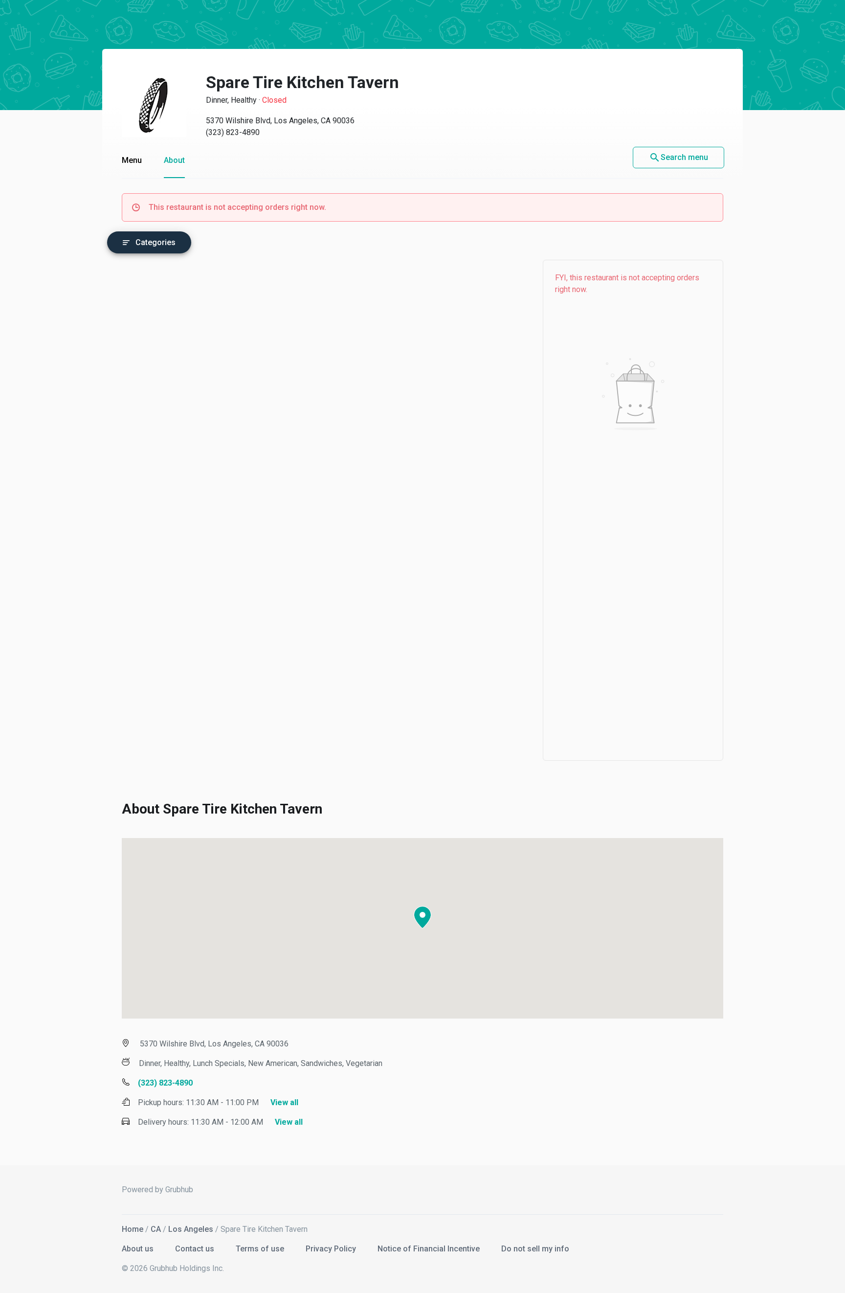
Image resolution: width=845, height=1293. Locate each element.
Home (132, 1229)
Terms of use (261, 1248)
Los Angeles (190, 1229)
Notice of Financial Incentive (430, 1248)
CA (156, 1229)
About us (139, 1248)
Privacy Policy (332, 1248)
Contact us (195, 1248)
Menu (132, 160)
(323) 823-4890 (233, 132)
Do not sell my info (535, 1248)
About (174, 160)
